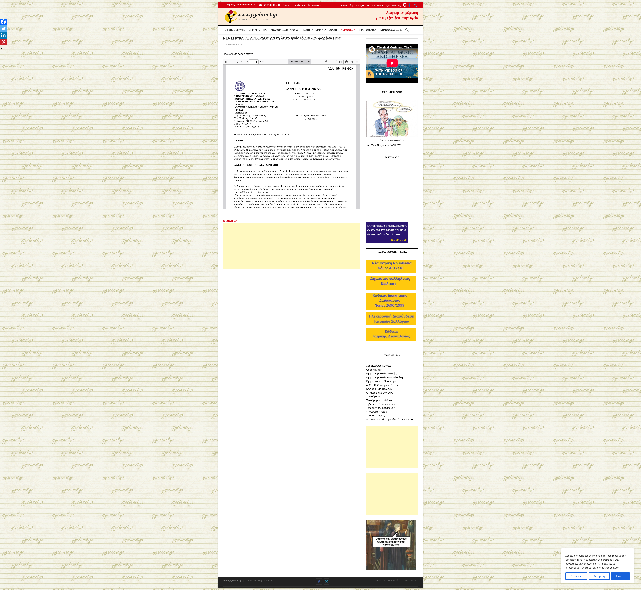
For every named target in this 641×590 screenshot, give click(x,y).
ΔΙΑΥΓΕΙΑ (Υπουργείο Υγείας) (382, 385)
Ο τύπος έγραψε (235, 29)
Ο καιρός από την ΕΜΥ (379, 392)
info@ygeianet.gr (271, 4)
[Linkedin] (3, 35)
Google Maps (374, 369)
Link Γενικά (299, 4)
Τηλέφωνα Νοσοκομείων (380, 404)
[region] (597, 565)
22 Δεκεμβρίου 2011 (232, 44)
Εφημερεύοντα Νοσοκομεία (382, 381)
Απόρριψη (599, 576)
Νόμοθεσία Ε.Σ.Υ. (391, 29)
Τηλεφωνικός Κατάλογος (380, 407)
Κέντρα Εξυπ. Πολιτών (379, 388)
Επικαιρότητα (258, 29)
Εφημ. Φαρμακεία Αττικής (381, 373)
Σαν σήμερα (373, 396)
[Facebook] (3, 22)
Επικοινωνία (314, 4)
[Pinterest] (3, 42)
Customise (576, 576)
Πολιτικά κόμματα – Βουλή (319, 29)
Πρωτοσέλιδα (367, 29)
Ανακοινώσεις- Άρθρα (284, 29)
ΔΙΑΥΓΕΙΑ (231, 220)
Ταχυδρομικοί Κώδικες (379, 400)
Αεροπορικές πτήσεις (378, 365)
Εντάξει (620, 576)
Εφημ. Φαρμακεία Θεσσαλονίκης (385, 377)
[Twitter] (3, 28)
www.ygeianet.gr (257, 14)
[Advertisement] (291, 246)
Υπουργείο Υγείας (376, 411)
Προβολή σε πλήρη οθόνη (238, 53)
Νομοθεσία (348, 29)
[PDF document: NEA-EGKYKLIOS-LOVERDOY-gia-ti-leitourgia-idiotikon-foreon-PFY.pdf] (291, 134)
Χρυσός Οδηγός (375, 415)
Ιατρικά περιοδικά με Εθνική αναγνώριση (390, 419)
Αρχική (286, 4)
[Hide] (1, 48)
